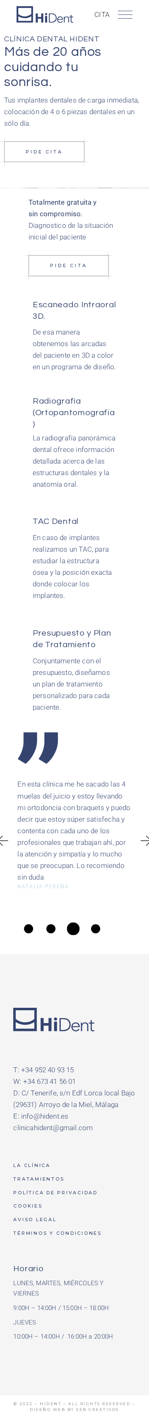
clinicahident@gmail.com (53, 1128)
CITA (102, 14)
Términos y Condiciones (57, 1233)
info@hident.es (44, 1116)
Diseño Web (47, 1409)
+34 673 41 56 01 (49, 1081)
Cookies (27, 1206)
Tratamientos (38, 1179)
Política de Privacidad (55, 1193)
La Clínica (31, 1165)
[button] (28, 928)
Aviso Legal (34, 1219)
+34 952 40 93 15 (47, 1070)
